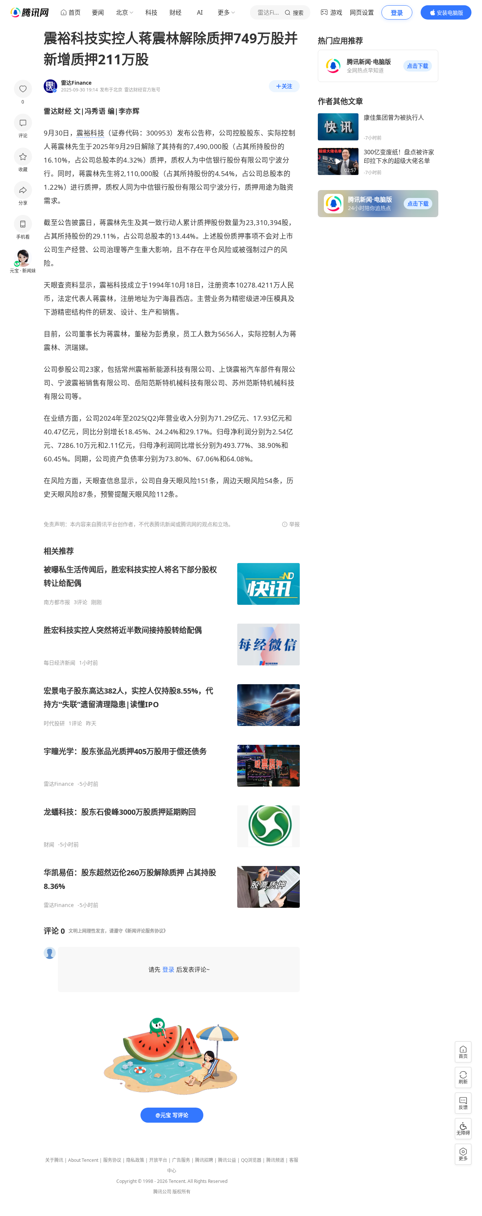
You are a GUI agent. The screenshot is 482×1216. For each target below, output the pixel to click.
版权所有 (181, 1192)
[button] (417, 66)
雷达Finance (59, 784)
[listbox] (172, 727)
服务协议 (112, 1160)
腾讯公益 (227, 1160)
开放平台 (158, 1160)
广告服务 (181, 1160)
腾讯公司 (162, 1192)
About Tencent (83, 1160)
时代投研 (54, 723)
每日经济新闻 (59, 662)
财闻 (49, 844)
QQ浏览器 (251, 1160)
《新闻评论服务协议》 (145, 931)
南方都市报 (57, 602)
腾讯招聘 (204, 1160)
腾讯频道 (275, 1160)
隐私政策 (135, 1160)
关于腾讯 (54, 1160)
